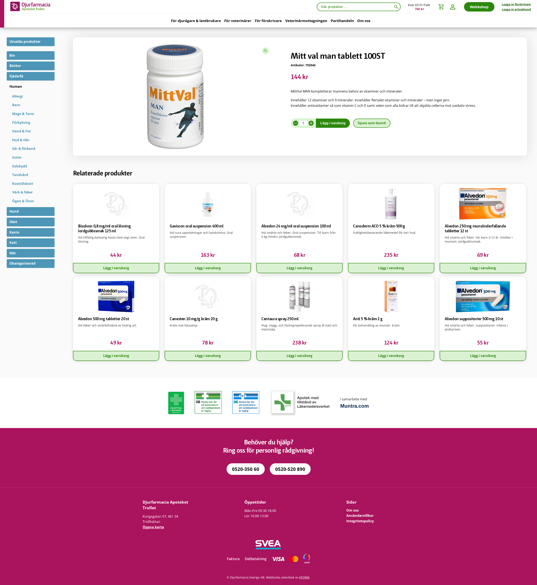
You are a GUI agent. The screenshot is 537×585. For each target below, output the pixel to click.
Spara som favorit (372, 123)
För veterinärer (237, 20)
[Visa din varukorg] (441, 7)
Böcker (15, 65)
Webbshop (479, 6)
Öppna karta (153, 527)
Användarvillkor (360, 515)
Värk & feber (22, 192)
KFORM (304, 577)
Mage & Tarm (23, 113)
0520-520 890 (290, 469)
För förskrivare (268, 20)
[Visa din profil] (453, 7)
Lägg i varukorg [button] (116, 268)
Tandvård (20, 174)
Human (15, 86)
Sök (397, 6)
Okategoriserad (22, 263)
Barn (16, 105)
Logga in (516, 4)
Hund (14, 211)
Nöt (12, 253)
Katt (13, 242)
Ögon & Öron (23, 201)
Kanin (14, 232)
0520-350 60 (245, 469)
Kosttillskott (22, 183)
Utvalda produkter (24, 41)
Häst (13, 221)
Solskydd (19, 166)
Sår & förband (23, 148)
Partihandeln (342, 20)
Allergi (17, 96)
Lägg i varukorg (332, 123)
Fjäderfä (16, 76)
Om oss (363, 20)
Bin (12, 55)
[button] (265, 50)
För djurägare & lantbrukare (196, 20)
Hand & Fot (21, 131)
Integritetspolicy (360, 521)
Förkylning (21, 122)
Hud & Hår (20, 140)
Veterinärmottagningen (306, 20)
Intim (16, 157)
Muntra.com (354, 406)
